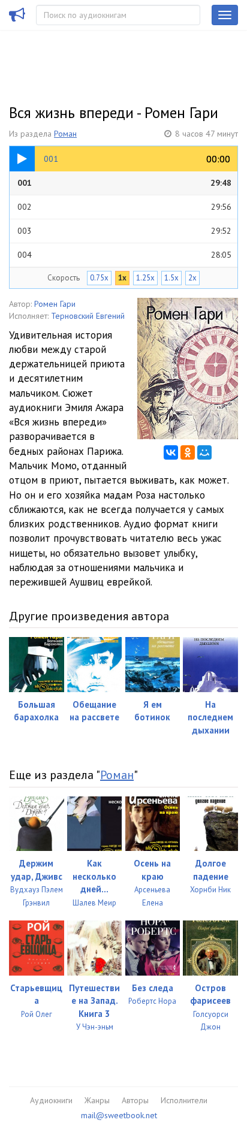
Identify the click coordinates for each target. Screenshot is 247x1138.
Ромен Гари (55, 303)
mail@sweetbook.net (119, 1115)
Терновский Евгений (88, 315)
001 (124, 182)
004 (124, 254)
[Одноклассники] (187, 452)
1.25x (145, 278)
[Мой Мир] (204, 452)
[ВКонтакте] (171, 452)
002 (124, 206)
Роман (65, 133)
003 (124, 230)
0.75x (99, 278)
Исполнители (184, 1100)
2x (192, 278)
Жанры (97, 1100)
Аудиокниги (51, 1100)
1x (122, 278)
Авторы (135, 1100)
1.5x (171, 278)
